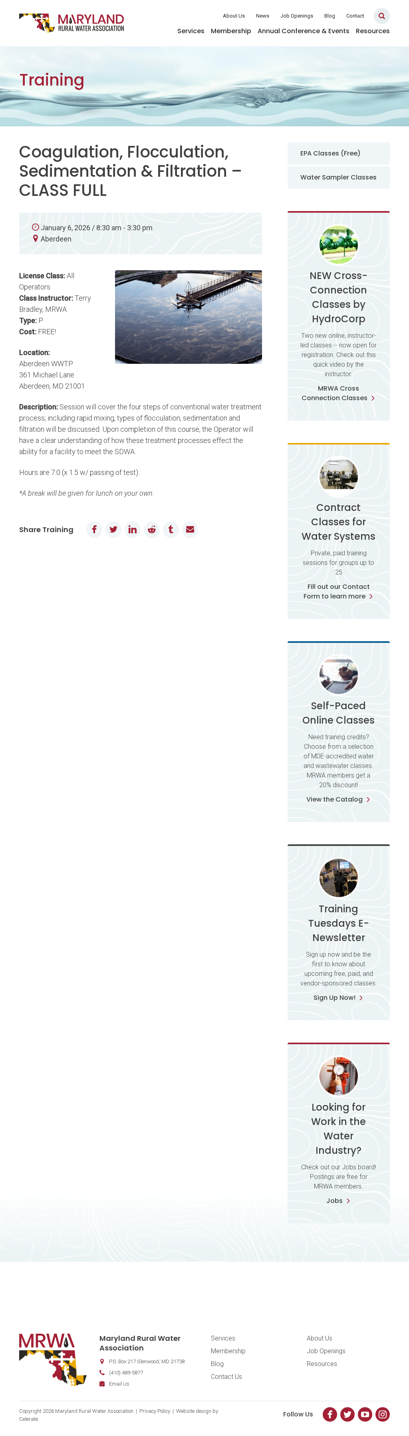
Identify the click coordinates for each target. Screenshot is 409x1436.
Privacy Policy (154, 1411)
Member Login (191, 16)
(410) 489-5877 (126, 1373)
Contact (355, 16)
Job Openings (296, 16)
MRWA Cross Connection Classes (334, 393)
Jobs (334, 1200)
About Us (234, 16)
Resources (373, 31)
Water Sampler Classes (338, 177)
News (262, 16)
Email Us (119, 1384)
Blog (329, 16)
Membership (231, 31)
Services (190, 31)
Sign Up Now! (334, 997)
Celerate (28, 1419)
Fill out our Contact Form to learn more (337, 591)
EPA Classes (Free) (330, 153)
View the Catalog (334, 799)
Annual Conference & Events (303, 31)
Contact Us (226, 1376)
